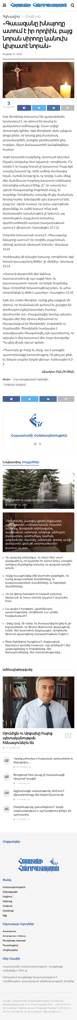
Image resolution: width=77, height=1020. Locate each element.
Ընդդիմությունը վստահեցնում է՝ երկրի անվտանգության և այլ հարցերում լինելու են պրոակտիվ (42, 810)
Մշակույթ (8, 910)
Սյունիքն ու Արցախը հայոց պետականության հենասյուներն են (27, 738)
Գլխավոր (11, 16)
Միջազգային (10, 892)
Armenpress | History (14, 936)
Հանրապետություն (14, 887)
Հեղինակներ (10, 950)
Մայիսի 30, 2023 (17, 505)
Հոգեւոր (33, 16)
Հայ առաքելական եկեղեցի (31, 379)
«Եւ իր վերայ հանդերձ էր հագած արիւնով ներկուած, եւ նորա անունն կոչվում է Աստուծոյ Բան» (36, 597)
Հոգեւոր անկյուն (15, 384)
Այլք (5, 915)
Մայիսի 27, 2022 (12, 54)
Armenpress (9, 931)
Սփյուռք (7, 901)
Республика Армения (14, 940)
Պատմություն (10, 945)
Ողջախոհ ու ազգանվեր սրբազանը (31, 500)
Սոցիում (7, 896)
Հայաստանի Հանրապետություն (38, 435)
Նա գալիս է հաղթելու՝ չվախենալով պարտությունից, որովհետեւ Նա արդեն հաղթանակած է (31, 612)
